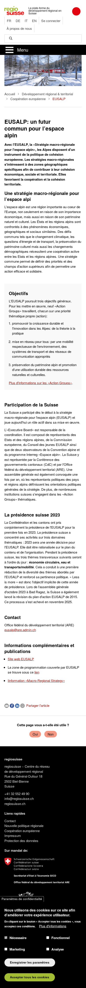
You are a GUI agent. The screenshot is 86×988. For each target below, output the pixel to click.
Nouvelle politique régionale (23, 825)
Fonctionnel (60, 937)
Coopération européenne (28, 98)
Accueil (9, 94)
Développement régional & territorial (47, 94)
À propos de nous (19, 28)
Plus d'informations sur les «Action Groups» (40, 382)
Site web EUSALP (21, 659)
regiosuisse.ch (14, 803)
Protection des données (21, 840)
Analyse (57, 949)
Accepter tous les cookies (29, 977)
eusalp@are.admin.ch (20, 629)
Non (51, 734)
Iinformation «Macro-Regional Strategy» (36, 680)
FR (9, 20)
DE (18, 20)
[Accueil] (14, 10)
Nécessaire (17, 937)
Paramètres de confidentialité (22, 899)
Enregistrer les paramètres (29, 962)
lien (36, 672)
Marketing (17, 949)
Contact (10, 820)
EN (34, 20)
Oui (35, 734)
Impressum (12, 835)
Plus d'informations (52, 926)
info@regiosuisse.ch (19, 798)
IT (26, 20)
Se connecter (50, 20)
